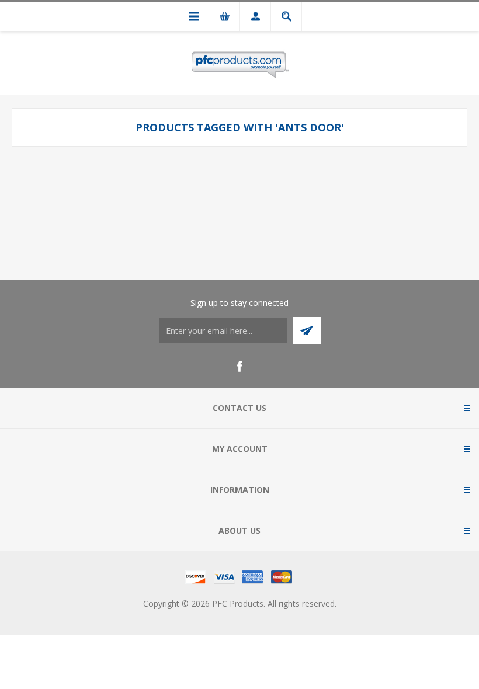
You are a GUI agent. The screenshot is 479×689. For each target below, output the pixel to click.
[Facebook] (239, 366)
